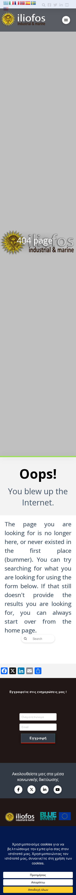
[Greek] (6, 2)
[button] (66, 20)
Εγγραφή (38, 738)
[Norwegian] (22, 2)
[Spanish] (28, 2)
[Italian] (11, 2)
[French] (17, 2)
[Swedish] (33, 2)
